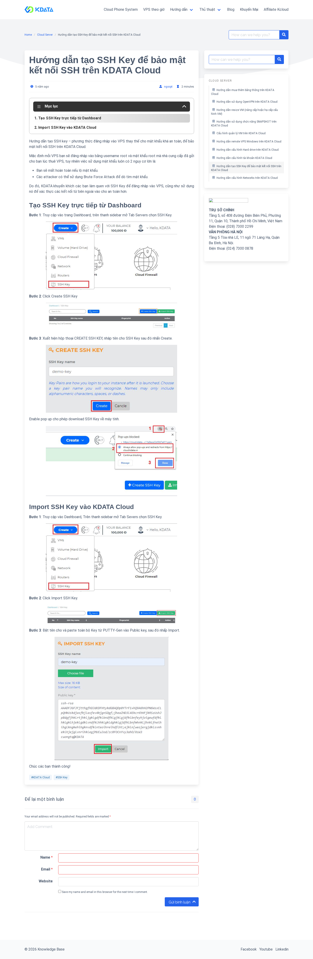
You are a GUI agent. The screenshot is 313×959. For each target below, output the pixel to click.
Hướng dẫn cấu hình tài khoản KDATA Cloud (244, 158)
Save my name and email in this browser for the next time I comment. (104, 892)
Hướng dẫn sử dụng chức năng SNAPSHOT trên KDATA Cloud (244, 123)
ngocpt (168, 86)
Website (46, 881)
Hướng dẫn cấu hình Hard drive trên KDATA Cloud (248, 149)
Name (46, 857)
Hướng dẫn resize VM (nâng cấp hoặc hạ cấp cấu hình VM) (244, 112)
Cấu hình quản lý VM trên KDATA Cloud (241, 133)
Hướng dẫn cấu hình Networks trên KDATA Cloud (247, 177)
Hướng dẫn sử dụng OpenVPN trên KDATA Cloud (247, 101)
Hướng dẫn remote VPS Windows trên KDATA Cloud (249, 141)
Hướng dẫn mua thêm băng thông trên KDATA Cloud (242, 92)
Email (47, 869)
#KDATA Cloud (40, 777)
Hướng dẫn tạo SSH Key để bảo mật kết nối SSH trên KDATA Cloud (246, 168)
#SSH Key (61, 777)
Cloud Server (45, 34)
